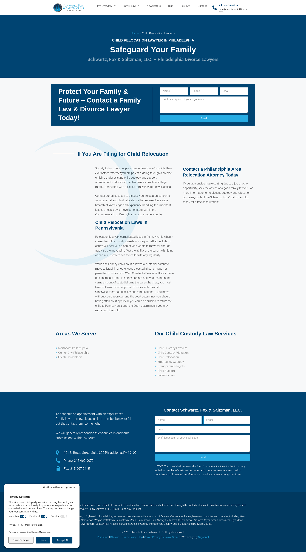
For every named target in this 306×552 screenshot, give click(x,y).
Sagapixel (203, 537)
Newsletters (154, 5)
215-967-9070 (229, 5)
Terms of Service (171, 537)
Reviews (185, 5)
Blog (170, 5)
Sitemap (114, 537)
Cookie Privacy (152, 537)
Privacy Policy (128, 537)
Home (135, 33)
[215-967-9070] (214, 7)
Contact (202, 5)
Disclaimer (103, 537)
